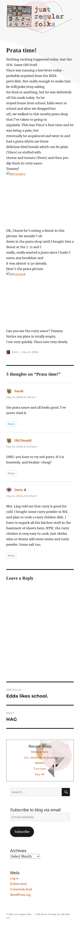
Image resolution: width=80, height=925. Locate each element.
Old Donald (22, 440)
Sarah (18, 391)
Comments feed (21, 889)
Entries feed (18, 884)
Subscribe (22, 832)
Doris (15, 352)
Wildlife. (40, 763)
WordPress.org (20, 894)
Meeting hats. (40, 751)
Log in (14, 878)
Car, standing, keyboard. (40, 757)
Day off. (40, 774)
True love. (39, 768)
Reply (11, 423)
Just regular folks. (23, 914)
